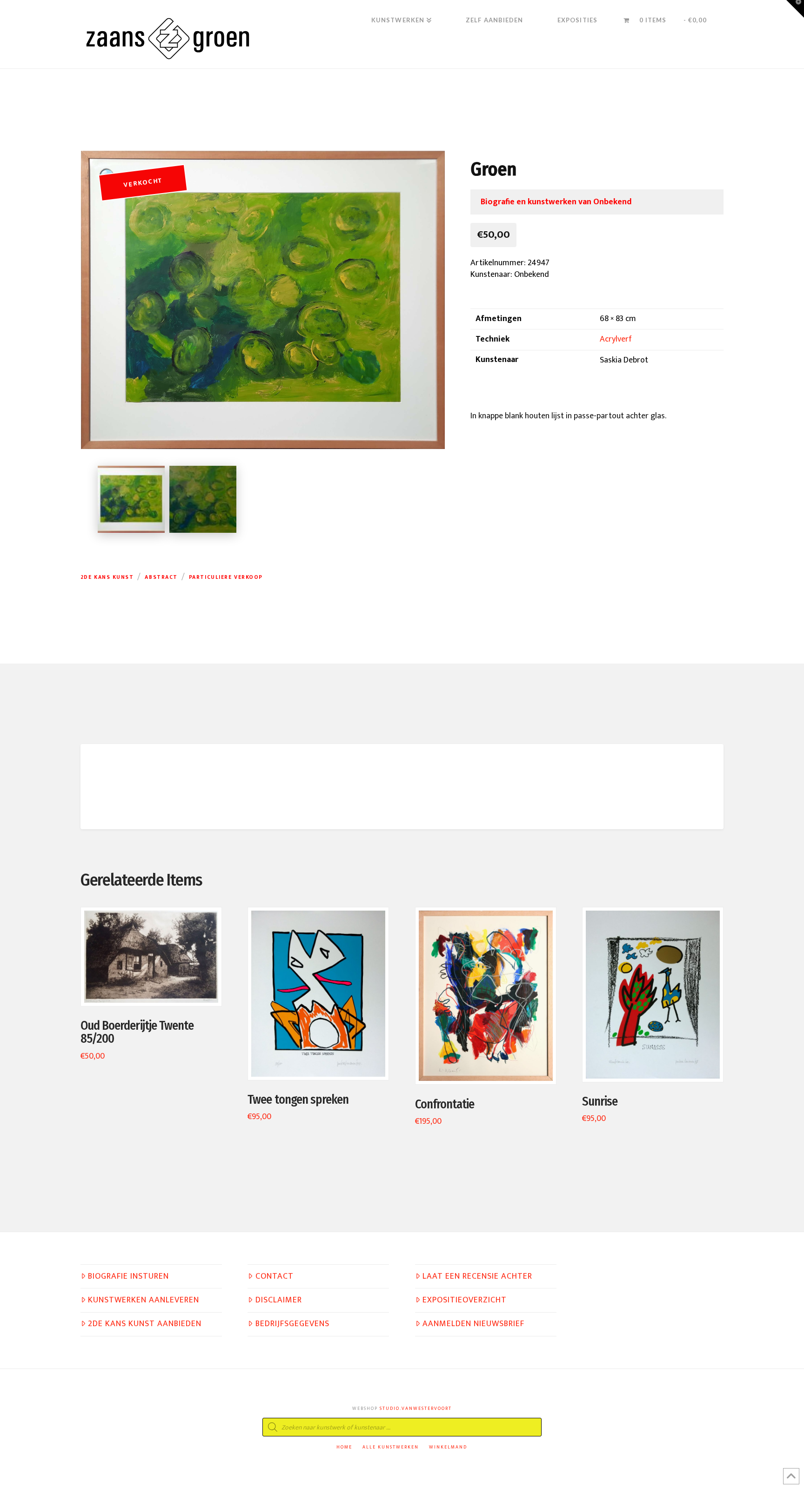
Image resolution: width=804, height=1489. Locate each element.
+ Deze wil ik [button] (155, 989)
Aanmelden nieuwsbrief (473, 1324)
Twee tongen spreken (298, 1099)
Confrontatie (445, 1104)
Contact (274, 1276)
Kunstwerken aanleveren (143, 1300)
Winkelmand (448, 1447)
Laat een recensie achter (477, 1276)
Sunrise (599, 1101)
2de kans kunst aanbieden (144, 1324)
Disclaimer (278, 1300)
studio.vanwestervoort (416, 1408)
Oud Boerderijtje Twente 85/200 (137, 1032)
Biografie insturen (128, 1276)
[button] (795, 9)
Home (344, 1447)
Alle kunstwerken (390, 1447)
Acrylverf (616, 339)
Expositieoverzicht (464, 1300)
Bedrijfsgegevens (292, 1324)
